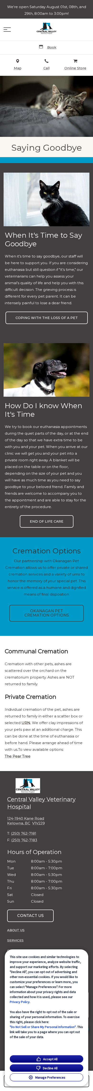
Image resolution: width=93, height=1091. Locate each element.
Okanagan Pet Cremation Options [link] (46, 613)
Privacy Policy (20, 1002)
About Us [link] (16, 930)
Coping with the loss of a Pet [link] (47, 318)
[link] (46, 28)
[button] (7, 29)
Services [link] (15, 940)
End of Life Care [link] (46, 521)
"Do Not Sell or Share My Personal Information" (43, 1027)
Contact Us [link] (30, 915)
